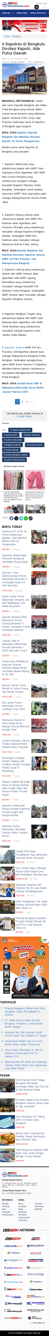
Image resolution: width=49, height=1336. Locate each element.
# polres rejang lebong (14, 459)
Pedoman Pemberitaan (7, 1213)
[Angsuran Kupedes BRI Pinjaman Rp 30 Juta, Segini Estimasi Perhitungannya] (7, 890)
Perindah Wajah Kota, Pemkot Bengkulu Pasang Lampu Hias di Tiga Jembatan (32, 1103)
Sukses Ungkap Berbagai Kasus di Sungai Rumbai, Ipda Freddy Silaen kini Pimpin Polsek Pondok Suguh (16, 788)
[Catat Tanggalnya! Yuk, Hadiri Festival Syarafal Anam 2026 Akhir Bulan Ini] (7, 907)
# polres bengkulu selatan (15, 454)
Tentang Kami (5, 1208)
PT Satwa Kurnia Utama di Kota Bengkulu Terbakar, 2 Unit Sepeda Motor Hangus (22, 1023)
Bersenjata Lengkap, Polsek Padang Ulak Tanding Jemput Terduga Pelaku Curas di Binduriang (16, 764)
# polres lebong (11, 449)
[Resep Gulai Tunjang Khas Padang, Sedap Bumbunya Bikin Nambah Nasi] (7, 1139)
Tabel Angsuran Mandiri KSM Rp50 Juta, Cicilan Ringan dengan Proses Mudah (32, 1153)
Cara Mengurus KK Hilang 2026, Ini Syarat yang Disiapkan (30, 1120)
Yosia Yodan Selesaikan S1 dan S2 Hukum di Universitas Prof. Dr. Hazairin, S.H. (22, 1053)
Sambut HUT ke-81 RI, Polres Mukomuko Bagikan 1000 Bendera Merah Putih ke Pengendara (14, 538)
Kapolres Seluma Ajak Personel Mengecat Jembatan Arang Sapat (15, 559)
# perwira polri (10, 435)
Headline (6, 13)
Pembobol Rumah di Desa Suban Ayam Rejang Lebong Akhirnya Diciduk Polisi (15, 725)
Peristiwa (22, 1214)
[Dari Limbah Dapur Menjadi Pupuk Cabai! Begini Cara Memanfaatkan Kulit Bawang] (7, 873)
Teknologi (22, 1220)
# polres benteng (31, 435)
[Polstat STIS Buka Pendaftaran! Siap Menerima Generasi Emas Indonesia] (7, 857)
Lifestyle (38, 1203)
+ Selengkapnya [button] (38, 1322)
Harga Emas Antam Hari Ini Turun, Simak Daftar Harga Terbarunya (21, 1043)
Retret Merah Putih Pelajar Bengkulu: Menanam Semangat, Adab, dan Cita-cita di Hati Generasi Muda (32, 1085)
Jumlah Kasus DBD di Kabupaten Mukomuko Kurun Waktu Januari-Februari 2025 (23, 388)
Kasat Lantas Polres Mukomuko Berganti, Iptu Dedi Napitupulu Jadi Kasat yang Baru (16, 601)
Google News (24, 416)
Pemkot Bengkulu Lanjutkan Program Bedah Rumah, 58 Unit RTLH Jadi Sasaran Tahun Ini (31, 923)
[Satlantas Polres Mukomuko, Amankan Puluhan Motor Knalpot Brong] (39, 831)
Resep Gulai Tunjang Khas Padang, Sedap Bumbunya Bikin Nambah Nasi (30, 1137)
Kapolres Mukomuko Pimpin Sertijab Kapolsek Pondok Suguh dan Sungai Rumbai (16, 810)
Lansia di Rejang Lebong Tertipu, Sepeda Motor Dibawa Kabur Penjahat (15, 744)
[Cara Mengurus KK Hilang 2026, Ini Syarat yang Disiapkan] (7, 1122)
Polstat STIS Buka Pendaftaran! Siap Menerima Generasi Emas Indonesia (31, 855)
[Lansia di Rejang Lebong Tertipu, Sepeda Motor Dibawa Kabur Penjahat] (39, 746)
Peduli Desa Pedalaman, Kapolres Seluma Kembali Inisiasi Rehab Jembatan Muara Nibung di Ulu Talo (16, 668)
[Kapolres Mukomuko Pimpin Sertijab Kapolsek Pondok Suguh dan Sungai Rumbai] (39, 811)
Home (7, 36)
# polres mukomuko (13, 439)
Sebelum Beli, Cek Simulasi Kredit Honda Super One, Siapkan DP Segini (23, 1034)
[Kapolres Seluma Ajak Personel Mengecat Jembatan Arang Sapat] (39, 561)
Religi (20, 1209)
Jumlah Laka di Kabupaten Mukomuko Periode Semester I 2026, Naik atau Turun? (14, 645)
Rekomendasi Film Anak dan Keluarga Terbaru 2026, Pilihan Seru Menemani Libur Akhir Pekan (24, 1065)
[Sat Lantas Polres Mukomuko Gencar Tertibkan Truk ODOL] (39, 708)
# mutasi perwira (34, 444)
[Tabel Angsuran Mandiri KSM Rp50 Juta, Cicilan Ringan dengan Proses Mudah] (7, 1155)
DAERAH (38, 1209)
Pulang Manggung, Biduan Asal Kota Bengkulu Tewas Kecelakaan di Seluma (23, 1011)
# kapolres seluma (12, 444)
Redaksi (5, 1203)
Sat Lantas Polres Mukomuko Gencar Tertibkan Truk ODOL (13, 706)
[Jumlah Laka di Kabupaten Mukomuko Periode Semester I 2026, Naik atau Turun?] (39, 646)
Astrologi (22, 1212)
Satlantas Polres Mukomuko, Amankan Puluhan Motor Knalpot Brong (15, 831)
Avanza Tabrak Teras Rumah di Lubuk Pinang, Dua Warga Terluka (15, 689)
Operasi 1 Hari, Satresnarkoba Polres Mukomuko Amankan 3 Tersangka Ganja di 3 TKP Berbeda (14, 579)
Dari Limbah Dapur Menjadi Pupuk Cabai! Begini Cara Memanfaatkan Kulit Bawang (31, 871)
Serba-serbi (21, 13)
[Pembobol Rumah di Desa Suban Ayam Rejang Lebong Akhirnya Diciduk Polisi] (39, 725)
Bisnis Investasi (38, 13)
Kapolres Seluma (14, 347)
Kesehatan (39, 1206)
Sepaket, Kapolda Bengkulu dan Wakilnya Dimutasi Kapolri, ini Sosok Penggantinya (21, 137)
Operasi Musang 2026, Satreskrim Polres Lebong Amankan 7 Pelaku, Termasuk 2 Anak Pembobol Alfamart (16, 623)
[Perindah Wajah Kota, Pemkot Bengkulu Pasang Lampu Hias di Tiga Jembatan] (7, 1105)
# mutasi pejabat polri (20, 430)
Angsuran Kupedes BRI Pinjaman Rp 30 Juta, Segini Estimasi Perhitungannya (31, 888)
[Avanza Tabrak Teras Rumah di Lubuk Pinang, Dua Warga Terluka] (39, 691)
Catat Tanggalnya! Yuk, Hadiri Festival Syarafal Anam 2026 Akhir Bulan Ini (32, 905)
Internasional (24, 1217)
